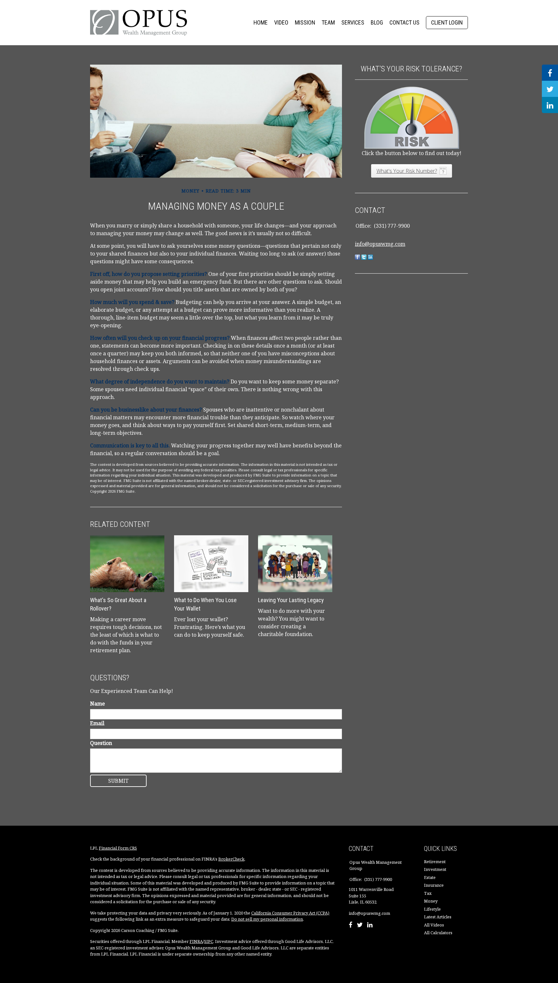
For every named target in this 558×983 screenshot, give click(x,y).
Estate (430, 877)
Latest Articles (437, 917)
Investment (435, 869)
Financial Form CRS (118, 848)
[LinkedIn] (370, 925)
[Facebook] (350, 925)
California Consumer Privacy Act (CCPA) (290, 913)
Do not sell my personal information (267, 919)
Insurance (434, 885)
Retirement (435, 861)
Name (97, 703)
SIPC (208, 941)
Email (97, 723)
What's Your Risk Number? (407, 170)
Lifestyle (432, 909)
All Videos (434, 925)
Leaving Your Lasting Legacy (291, 600)
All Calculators (438, 933)
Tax (428, 893)
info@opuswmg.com (380, 243)
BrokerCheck (231, 859)
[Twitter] (360, 925)
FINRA (196, 941)
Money (431, 901)
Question (101, 743)
